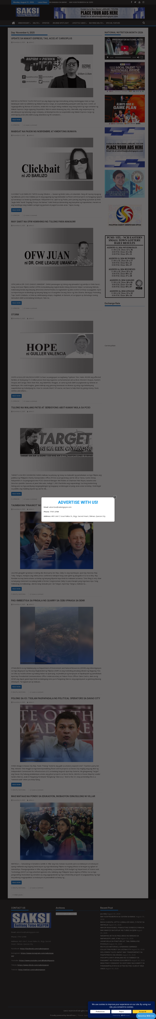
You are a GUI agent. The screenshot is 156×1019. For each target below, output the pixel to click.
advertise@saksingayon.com (60, 507)
